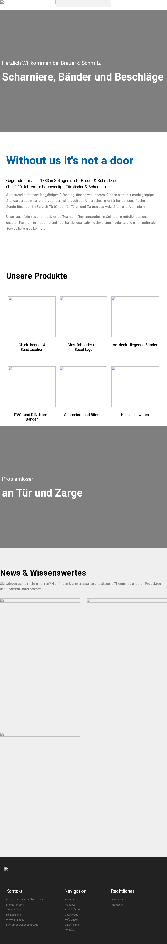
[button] (83, 3)
